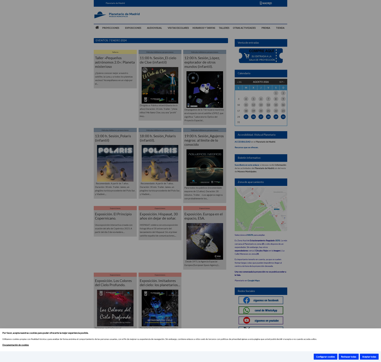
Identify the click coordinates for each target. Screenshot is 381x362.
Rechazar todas (348, 356)
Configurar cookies (325, 356)
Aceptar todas (369, 356)
